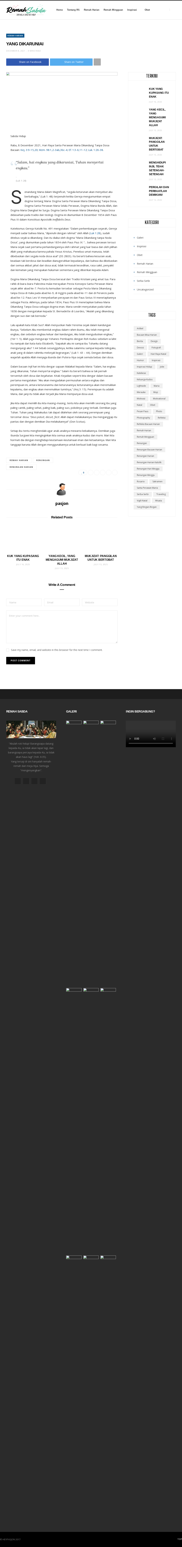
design (154, 341)
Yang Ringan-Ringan (147, 506)
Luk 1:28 (95, 233)
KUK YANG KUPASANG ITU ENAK (159, 92)
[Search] (173, 10)
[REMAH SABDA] (26, 10)
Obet (147, 10)
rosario (141, 481)
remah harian (19, 460)
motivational (159, 398)
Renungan (43, 460)
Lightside (141, 385)
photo (159, 411)
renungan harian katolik (149, 462)
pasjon (61, 503)
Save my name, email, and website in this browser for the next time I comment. (57, 650)
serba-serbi (143, 494)
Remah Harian (91, 10)
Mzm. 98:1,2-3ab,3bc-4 (53, 150)
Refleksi (161, 417)
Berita (140, 341)
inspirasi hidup (144, 366)
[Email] (108, 472)
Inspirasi (132, 10)
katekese (141, 373)
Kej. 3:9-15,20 (29, 150)
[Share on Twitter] (96, 472)
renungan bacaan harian (149, 449)
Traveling (161, 494)
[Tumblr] (114, 472)
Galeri (140, 237)
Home (59, 10)
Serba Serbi (143, 280)
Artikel (140, 328)
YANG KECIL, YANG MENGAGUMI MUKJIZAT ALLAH (62, 560)
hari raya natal (158, 353)
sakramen (157, 481)
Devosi (140, 347)
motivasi (141, 398)
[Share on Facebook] (90, 472)
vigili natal (142, 500)
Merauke (141, 392)
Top (179, 1539)
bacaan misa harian (147, 334)
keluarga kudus (144, 379)
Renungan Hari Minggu (148, 468)
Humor (140, 360)
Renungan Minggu (146, 475)
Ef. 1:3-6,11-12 (78, 150)
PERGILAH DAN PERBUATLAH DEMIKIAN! (159, 191)
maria (156, 385)
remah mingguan (145, 436)
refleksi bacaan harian (148, 424)
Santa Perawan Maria (147, 487)
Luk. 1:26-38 (95, 150)
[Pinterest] (102, 472)
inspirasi (156, 360)
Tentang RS (73, 10)
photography (143, 417)
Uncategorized (145, 289)
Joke (162, 366)
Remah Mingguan (113, 10)
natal (139, 404)
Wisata (158, 500)
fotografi (156, 347)
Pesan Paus (142, 411)
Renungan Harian (21, 467)
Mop (155, 392)
